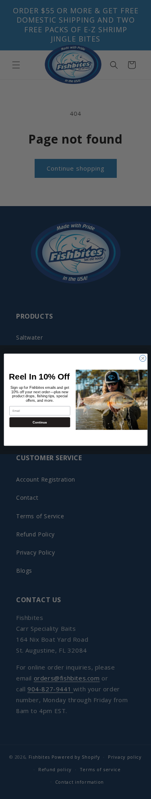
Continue (39, 421)
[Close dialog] (142, 358)
